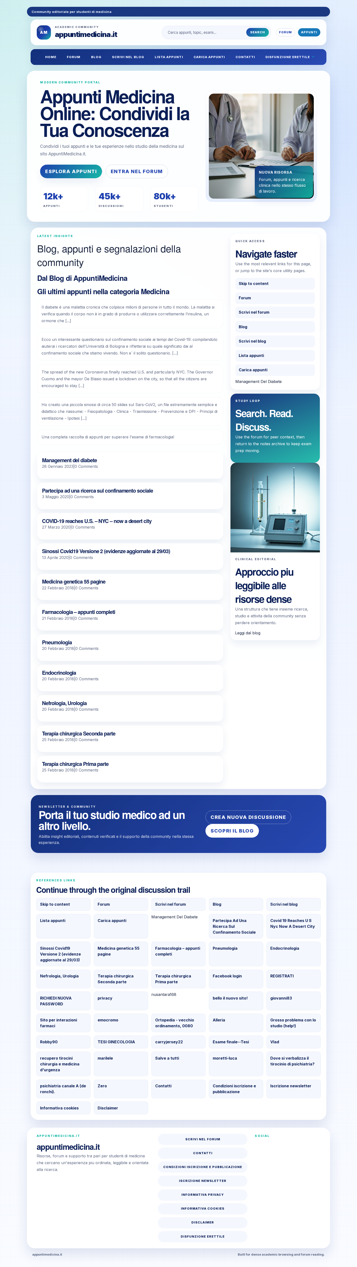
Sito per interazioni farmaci (58, 1023)
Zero (102, 1085)
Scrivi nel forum (254, 312)
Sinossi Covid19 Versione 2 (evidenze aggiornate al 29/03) (106, 551)
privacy (105, 998)
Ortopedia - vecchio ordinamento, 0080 (174, 1023)
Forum (285, 32)
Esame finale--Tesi (231, 1041)
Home (50, 57)
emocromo (108, 1020)
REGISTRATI (282, 976)
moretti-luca (225, 1058)
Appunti (309, 32)
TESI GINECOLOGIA (116, 1041)
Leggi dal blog (247, 632)
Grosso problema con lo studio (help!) (293, 1023)
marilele (105, 1058)
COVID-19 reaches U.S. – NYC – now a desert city (96, 521)
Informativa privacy (202, 1194)
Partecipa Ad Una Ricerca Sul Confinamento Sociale (234, 926)
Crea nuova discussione (248, 817)
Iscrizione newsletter (290, 1085)
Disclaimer (108, 1108)
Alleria (219, 1020)
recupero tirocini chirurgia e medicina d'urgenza (59, 1064)
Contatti (245, 57)
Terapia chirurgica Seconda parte (78, 733)
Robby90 (49, 1041)
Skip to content (254, 283)
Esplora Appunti (71, 171)
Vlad (274, 1041)
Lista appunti (169, 57)
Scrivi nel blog (128, 57)
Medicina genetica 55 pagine (73, 581)
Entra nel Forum (137, 171)
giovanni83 (281, 998)
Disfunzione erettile (287, 57)
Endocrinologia (59, 672)
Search (257, 32)
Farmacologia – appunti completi (78, 612)
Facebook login (227, 976)
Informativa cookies (59, 1108)
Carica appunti (209, 57)
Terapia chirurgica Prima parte (75, 764)
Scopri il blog (232, 831)
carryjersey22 (169, 1041)
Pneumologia (57, 642)
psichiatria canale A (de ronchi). (63, 1088)
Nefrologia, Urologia (64, 703)
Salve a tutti (167, 1058)
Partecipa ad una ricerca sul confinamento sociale (97, 490)
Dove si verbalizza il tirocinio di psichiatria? (292, 1061)
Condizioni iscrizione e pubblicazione (234, 1088)
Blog (96, 57)
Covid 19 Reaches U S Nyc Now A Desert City (292, 923)
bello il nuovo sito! (230, 998)
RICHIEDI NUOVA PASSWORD (56, 1001)
